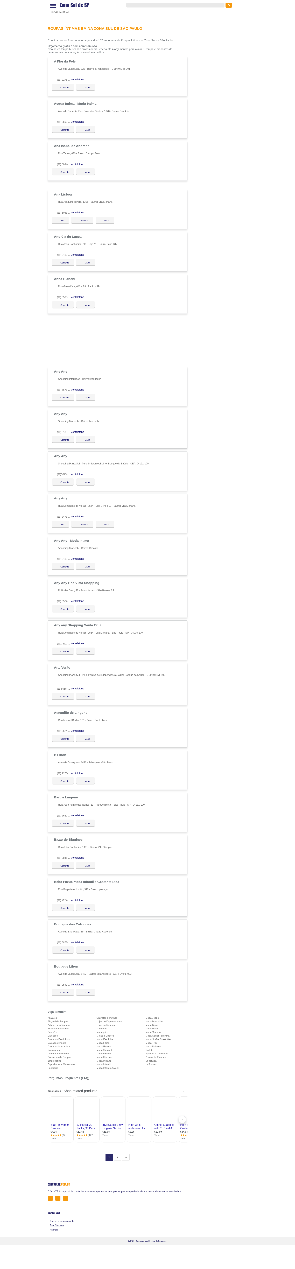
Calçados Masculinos (59, 1046)
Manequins (102, 1032)
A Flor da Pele (65, 61)
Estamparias (54, 1060)
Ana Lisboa (63, 194)
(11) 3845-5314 (65, 857)
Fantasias (53, 1067)
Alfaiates (52, 1017)
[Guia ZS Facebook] (51, 1198)
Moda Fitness (103, 1046)
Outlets (149, 1050)
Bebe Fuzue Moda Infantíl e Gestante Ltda (87, 882)
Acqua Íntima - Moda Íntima (75, 103)
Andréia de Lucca (68, 236)
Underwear (151, 1060)
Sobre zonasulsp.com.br (62, 1221)
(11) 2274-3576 (65, 900)
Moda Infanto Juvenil (107, 1067)
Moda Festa (102, 1042)
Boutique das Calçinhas (73, 924)
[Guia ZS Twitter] (58, 1198)
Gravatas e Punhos (106, 1017)
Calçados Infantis (57, 1042)
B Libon (60, 755)
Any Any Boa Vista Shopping (77, 583)
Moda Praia (151, 1028)
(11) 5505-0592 (65, 121)
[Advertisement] (119, 11)
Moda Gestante (104, 1050)
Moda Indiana (103, 1060)
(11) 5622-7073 (65, 815)
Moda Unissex (153, 1046)
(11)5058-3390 (65, 688)
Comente (62, 87)
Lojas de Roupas (105, 1025)
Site (62, 220)
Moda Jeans (152, 1017)
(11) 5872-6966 (65, 942)
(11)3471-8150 (65, 643)
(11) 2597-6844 (65, 984)
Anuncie (54, 1229)
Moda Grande (103, 1053)
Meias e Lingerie (105, 1035)
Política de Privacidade (158, 1241)
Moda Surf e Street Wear (158, 1039)
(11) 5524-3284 (65, 601)
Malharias (101, 1028)
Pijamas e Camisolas (156, 1053)
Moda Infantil (103, 1064)
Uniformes (151, 1064)
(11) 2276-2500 (65, 773)
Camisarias (54, 1050)
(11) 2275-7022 (65, 79)
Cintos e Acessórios (58, 1053)
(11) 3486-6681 (65, 254)
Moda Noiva (151, 1025)
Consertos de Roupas (59, 1057)
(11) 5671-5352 (65, 389)
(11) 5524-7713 (65, 730)
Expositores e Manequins (61, 1064)
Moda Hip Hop (104, 1057)
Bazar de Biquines (68, 839)
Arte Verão (62, 667)
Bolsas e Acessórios (58, 1028)
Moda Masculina (154, 1021)
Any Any (61, 371)
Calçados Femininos (59, 1039)
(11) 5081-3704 (65, 212)
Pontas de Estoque (155, 1057)
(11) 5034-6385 (65, 164)
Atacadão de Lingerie (71, 712)
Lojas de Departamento (109, 1021)
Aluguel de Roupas (58, 1021)
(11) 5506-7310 (65, 297)
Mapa (86, 87)
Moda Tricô (151, 1042)
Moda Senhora (153, 1032)
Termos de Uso (142, 1241)
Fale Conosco (57, 1225)
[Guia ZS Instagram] (66, 1198)
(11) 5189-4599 (65, 432)
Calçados (53, 1035)
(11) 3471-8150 (65, 516)
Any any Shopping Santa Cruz (78, 625)
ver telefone (77, 79)
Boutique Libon (66, 966)
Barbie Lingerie (66, 797)
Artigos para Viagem (59, 1025)
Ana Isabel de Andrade (72, 146)
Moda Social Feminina (157, 1035)
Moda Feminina (104, 1039)
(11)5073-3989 (65, 474)
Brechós (52, 1032)
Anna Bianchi (65, 279)
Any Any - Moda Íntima (72, 540)
